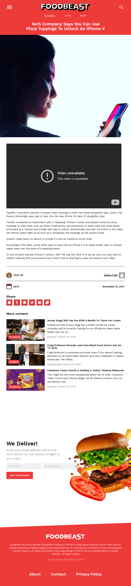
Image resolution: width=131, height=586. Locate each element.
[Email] (39, 302)
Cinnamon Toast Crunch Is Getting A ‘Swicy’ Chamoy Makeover (85, 370)
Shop (83, 15)
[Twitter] (32, 302)
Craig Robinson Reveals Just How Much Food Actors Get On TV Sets (84, 346)
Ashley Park (111, 275)
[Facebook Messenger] (24, 302)
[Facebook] (17, 302)
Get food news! (19, 475)
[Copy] (47, 302)
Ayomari (51, 336)
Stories (50, 15)
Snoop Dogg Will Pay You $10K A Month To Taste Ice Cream (84, 320)
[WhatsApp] (9, 302)
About (35, 574)
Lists (67, 15)
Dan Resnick (54, 364)
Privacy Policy (89, 574)
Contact (58, 574)
